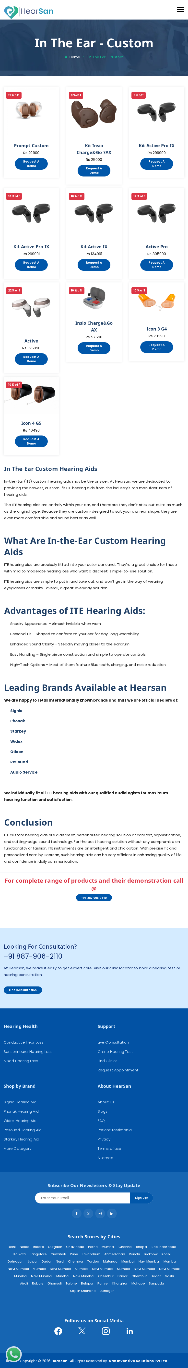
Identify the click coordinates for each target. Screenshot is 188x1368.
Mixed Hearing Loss (21, 1060)
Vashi (169, 1276)
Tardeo (93, 1261)
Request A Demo (31, 163)
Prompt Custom (31, 145)
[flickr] (100, 1213)
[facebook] (77, 1213)
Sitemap (105, 1157)
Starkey (18, 731)
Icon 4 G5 (31, 423)
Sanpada (156, 1283)
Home (75, 57)
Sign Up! (141, 1198)
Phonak (17, 721)
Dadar (47, 1261)
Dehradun (16, 1261)
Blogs (103, 1111)
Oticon (17, 751)
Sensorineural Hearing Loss (28, 1051)
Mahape (138, 1283)
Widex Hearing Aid (20, 1120)
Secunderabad (164, 1246)
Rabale (38, 1283)
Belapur (87, 1283)
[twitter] (88, 1213)
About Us (106, 1102)
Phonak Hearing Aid (21, 1111)
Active (31, 341)
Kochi (166, 1254)
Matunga (110, 1261)
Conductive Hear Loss (24, 1042)
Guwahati (58, 1254)
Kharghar (120, 1283)
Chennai (125, 1246)
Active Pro (157, 246)
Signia (16, 710)
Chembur (75, 1261)
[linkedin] (112, 1213)
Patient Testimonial (115, 1129)
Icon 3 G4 (157, 329)
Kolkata (19, 1254)
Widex (16, 741)
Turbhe (71, 1283)
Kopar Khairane (82, 1290)
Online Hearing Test (115, 1051)
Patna (93, 1246)
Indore (38, 1246)
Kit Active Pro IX (157, 145)
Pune (74, 1254)
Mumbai (108, 1246)
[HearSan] (29, 12)
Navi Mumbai (149, 1261)
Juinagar (107, 1290)
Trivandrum (91, 1254)
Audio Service (23, 772)
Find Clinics (108, 1060)
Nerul (60, 1261)
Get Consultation (23, 990)
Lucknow (151, 1254)
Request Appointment (118, 1070)
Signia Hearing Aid (20, 1102)
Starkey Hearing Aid (21, 1139)
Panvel (102, 1283)
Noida (25, 1246)
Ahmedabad (114, 1254)
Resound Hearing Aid (23, 1129)
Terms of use (109, 1148)
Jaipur (32, 1261)
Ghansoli (54, 1283)
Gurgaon (55, 1246)
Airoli (24, 1283)
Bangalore (38, 1254)
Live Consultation (113, 1042)
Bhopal (142, 1246)
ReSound (19, 762)
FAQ (101, 1120)
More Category (17, 1148)
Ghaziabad (75, 1246)
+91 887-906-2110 (94, 898)
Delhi (12, 1246)
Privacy (104, 1139)
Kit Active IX (94, 246)
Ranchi (134, 1254)
